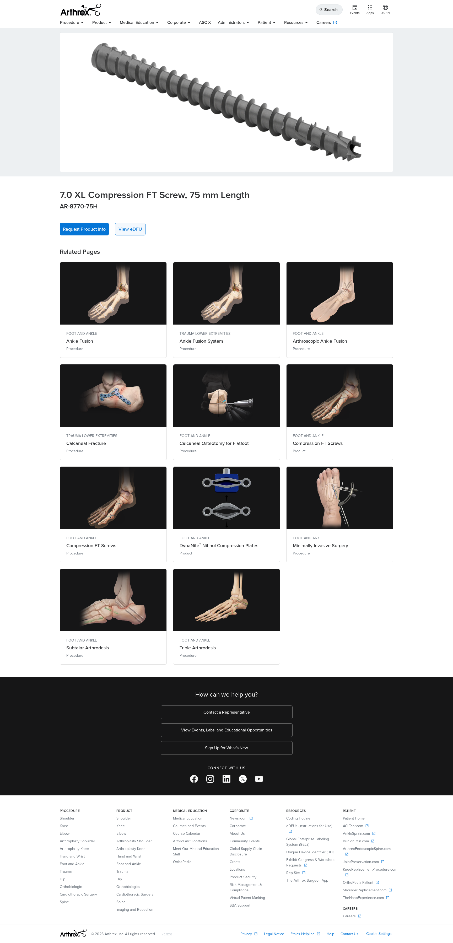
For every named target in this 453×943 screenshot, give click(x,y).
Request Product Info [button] (84, 229)
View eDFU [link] (130, 229)
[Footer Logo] (73, 933)
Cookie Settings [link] (379, 933)
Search (328, 10)
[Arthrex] (81, 10)
